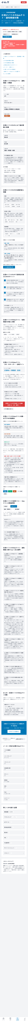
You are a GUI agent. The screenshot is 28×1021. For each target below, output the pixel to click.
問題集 (5, 491)
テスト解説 (20, 491)
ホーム (2, 7)
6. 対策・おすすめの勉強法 (9, 69)
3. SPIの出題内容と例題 (8, 62)
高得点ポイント (6, 34)
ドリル (10, 491)
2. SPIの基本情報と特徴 (8, 60)
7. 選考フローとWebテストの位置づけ (11, 71)
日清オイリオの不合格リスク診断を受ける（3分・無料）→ (14, 404)
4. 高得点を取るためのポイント (10, 65)
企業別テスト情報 (9, 7)
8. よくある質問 (6, 73)
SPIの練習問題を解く (9, 267)
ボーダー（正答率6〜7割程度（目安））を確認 (12, 31)
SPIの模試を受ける (7, 36)
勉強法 (5, 493)
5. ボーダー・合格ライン (8, 67)
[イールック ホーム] (5, 2)
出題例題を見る (15, 34)
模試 (15, 491)
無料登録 (23, 2)
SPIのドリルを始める (14, 731)
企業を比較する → (20, 739)
